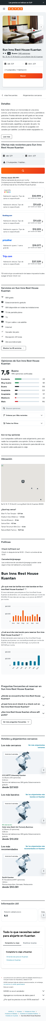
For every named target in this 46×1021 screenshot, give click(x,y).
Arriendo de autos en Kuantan (17, 957)
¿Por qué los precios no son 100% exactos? (21, 999)
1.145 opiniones (24, 53)
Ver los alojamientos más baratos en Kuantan (35, 795)
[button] (43, 2)
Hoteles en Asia (30, 1011)
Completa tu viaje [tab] (12, 943)
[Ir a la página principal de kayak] (15, 8)
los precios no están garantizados (14, 984)
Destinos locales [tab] (30, 943)
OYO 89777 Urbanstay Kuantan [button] (14, 775)
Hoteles (19, 1011)
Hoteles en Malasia (11, 1013)
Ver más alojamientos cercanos (36, 746)
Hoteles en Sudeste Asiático (29, 1013)
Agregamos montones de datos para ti (19, 995)
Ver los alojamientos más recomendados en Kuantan (34, 847)
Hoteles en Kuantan (13, 960)
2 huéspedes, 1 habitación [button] (16, 70)
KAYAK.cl (11, 1011)
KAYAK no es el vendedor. (14, 991)
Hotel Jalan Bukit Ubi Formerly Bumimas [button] (17, 827)
